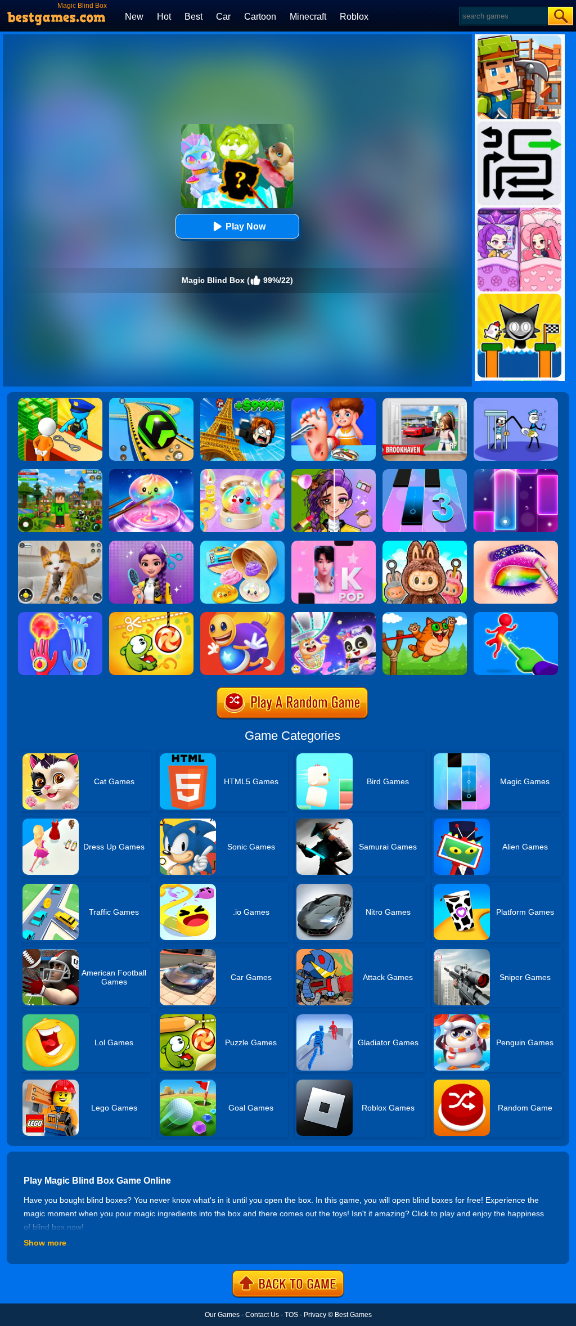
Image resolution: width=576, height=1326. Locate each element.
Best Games (353, 1315)
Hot (164, 16)
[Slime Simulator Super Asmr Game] (242, 545)
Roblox (354, 16)
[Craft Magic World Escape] (60, 473)
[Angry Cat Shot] (424, 616)
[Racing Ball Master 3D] (151, 402)
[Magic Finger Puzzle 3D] (516, 616)
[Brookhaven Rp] (424, 402)
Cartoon (260, 16)
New (134, 16)
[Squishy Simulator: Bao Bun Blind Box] (242, 473)
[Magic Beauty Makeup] (333, 473)
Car (223, 16)
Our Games (222, 1315)
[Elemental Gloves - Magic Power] (60, 616)
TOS (291, 1315)
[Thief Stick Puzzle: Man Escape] (516, 402)
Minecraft (308, 16)
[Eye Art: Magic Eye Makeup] (516, 545)
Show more (45, 1242)
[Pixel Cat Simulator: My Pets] (60, 545)
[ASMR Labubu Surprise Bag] (424, 545)
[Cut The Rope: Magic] (151, 616)
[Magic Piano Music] (516, 473)
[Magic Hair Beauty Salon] (151, 545)
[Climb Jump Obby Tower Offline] (242, 402)
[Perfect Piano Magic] (333, 545)
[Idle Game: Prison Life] (60, 402)
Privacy (315, 1315)
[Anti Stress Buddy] (242, 616)
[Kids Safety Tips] (333, 402)
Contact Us (262, 1315)
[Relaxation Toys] (151, 473)
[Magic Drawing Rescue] (333, 616)
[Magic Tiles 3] (424, 473)
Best (193, 16)
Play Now (246, 226)
